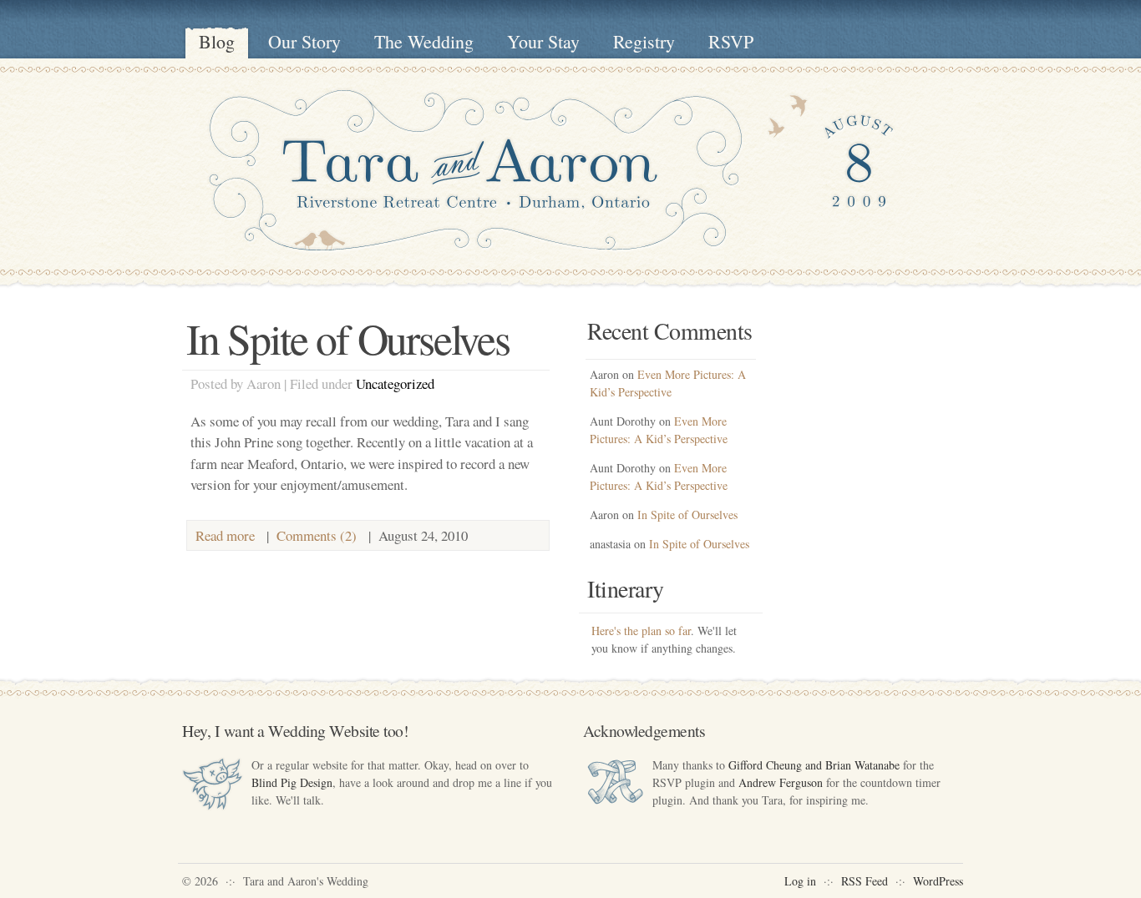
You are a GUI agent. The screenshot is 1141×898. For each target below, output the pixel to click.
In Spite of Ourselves (348, 338)
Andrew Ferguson (780, 782)
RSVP (730, 41)
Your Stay (543, 41)
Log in (800, 881)
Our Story (304, 41)
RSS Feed (864, 881)
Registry (644, 41)
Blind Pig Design (291, 782)
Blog (217, 41)
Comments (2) (316, 535)
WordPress (938, 881)
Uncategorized (395, 383)
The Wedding (424, 41)
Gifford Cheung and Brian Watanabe (814, 765)
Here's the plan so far (641, 630)
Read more (225, 535)
